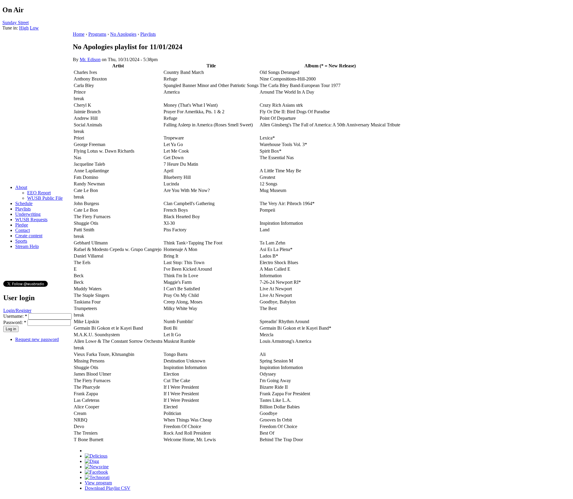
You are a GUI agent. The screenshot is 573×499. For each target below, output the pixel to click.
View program (98, 482)
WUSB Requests (31, 219)
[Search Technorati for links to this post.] (97, 477)
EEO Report (39, 192)
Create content (28, 235)
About (21, 187)
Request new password (37, 339)
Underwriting (28, 214)
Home (78, 34)
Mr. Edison (90, 59)
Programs (97, 34)
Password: (14, 322)
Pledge (21, 224)
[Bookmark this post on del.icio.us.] (96, 455)
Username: (15, 316)
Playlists (23, 208)
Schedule (24, 203)
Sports (21, 241)
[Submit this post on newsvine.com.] (97, 466)
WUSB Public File (45, 198)
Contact (22, 230)
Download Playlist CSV (107, 488)
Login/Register (17, 310)
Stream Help (27, 246)
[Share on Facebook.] (96, 472)
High (24, 27)
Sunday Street (15, 22)
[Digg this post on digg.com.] (92, 461)
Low (34, 27)
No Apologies (123, 34)
